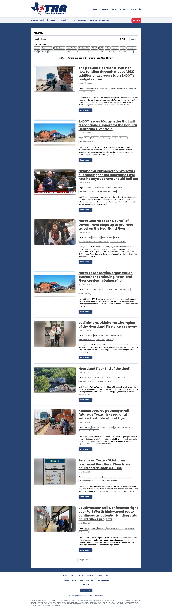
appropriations (118, 187)
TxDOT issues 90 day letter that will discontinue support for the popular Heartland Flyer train (108, 125)
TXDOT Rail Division (120, 377)
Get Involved (79, 20)
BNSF (68, 52)
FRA (120, 52)
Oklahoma (123, 138)
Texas (87, 138)
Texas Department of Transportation (85, 52)
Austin (123, 48)
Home (65, 575)
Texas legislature (107, 427)
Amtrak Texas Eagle (125, 477)
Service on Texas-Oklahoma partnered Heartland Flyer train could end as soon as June (104, 464)
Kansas (87, 427)
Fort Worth (43, 52)
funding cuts (101, 481)
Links (133, 9)
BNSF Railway (128, 52)
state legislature (112, 481)
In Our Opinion (59, 48)
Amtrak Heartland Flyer (86, 92)
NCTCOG (88, 237)
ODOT (110, 289)
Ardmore (110, 339)
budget (108, 187)
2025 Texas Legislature (104, 381)
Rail (35, 52)
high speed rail (129, 528)
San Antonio (131, 48)
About (96, 9)
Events (124, 9)
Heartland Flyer (111, 52)
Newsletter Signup (99, 20)
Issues (114, 9)
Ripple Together (84, 293)
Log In (86, 585)
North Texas (98, 477)
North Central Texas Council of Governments (93, 241)
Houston (115, 48)
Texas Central (47, 48)
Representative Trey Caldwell (106, 191)
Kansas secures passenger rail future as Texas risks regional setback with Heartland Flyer (104, 414)
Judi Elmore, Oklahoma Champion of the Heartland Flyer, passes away (108, 324)
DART (101, 48)
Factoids (64, 20)
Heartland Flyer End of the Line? (104, 368)
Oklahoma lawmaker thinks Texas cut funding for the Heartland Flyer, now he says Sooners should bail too (108, 175)
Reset (43, 39)
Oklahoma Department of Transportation (124, 88)
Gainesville (102, 289)
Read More (84, 110)
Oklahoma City (105, 138)
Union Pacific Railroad (56, 52)
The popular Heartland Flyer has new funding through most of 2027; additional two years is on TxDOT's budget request (107, 73)
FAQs (52, 20)
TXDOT (94, 48)
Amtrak (37, 48)
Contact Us (86, 590)
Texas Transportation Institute (88, 431)
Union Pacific (71, 48)
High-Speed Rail (83, 48)
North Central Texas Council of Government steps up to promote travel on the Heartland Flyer (106, 225)
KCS (102, 52)
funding (114, 138)
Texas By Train (38, 20)
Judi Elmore (100, 339)
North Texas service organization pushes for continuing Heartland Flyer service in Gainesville (106, 277)
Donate (136, 20)
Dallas (108, 48)
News (105, 9)
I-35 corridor (83, 532)
